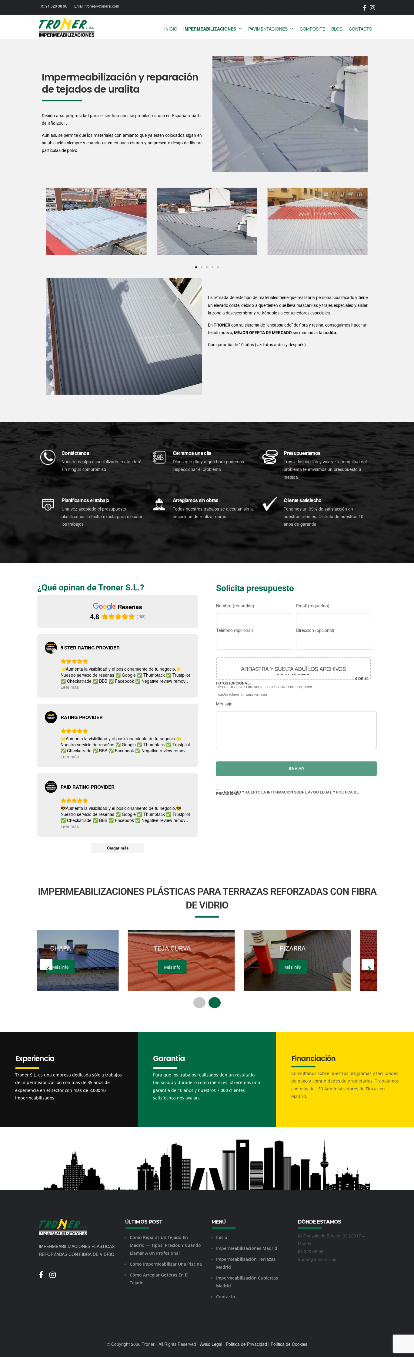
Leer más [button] (70, 687)
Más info (82, 967)
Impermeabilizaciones (209, 29)
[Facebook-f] (44, 1270)
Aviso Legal (211, 1344)
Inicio (170, 29)
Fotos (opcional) (292, 681)
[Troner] (67, 27)
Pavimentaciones (268, 29)
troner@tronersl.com (102, 5)
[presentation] (46, 964)
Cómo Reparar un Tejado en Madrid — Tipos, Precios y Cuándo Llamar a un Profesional (165, 1245)
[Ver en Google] (51, 648)
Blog (337, 29)
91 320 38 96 (56, 5)
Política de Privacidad (246, 1344)
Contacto (360, 29)
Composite (312, 29)
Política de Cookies (289, 1344)
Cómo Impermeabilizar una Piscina (166, 1264)
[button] (53, 225)
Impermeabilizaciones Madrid (246, 1248)
